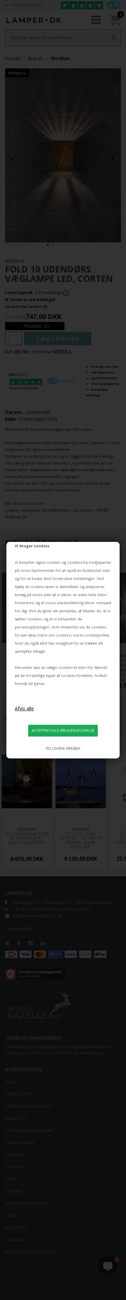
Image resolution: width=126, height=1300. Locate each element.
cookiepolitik (97, 635)
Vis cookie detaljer (63, 748)
